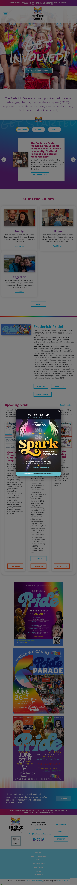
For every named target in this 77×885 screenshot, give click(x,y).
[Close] (59, 411)
